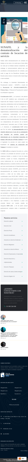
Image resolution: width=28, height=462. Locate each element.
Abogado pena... (18, 390)
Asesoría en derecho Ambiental (12, 240)
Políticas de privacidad (14, 404)
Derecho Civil (7, 226)
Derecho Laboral (8, 221)
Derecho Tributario (9, 267)
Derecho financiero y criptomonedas (9, 260)
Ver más (14, 399)
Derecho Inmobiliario (9, 235)
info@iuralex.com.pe (7, 428)
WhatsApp (18, 2)
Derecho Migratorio (9, 244)
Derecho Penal (8, 230)
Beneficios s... (4, 393)
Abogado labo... (4, 387)
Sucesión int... (18, 393)
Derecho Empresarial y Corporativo (13, 254)
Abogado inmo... (18, 387)
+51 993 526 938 (10, 306)
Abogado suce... (4, 390)
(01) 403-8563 (6, 433)
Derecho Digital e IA (9, 276)
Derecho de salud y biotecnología (13, 271)
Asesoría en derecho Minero (11, 249)
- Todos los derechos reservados (15, 460)
